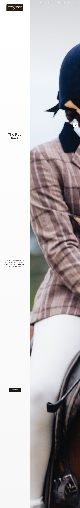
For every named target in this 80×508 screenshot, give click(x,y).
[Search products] (75, 125)
